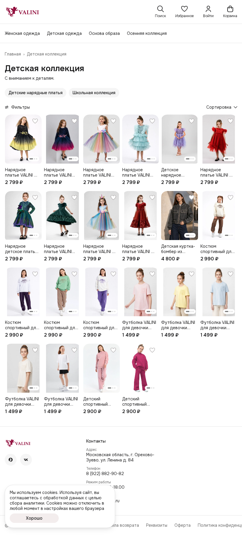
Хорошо (34, 518)
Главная (13, 54)
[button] (184, 11)
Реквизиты (156, 525)
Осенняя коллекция (147, 33)
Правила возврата (120, 525)
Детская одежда (64, 33)
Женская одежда (22, 33)
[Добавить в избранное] (35, 121)
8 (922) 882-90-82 (105, 473)
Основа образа (104, 33)
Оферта (182, 525)
